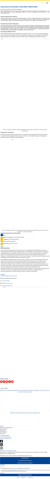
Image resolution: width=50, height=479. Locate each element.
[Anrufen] (2, 241)
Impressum (23, 477)
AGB (18, 477)
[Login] (2, 235)
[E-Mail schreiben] (2, 238)
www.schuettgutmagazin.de (5, 436)
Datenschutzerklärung (15, 468)
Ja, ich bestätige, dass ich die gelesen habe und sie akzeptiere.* (15, 468)
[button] (47, 3)
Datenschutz (30, 477)
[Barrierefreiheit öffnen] (2, 244)
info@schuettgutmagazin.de (5, 438)
